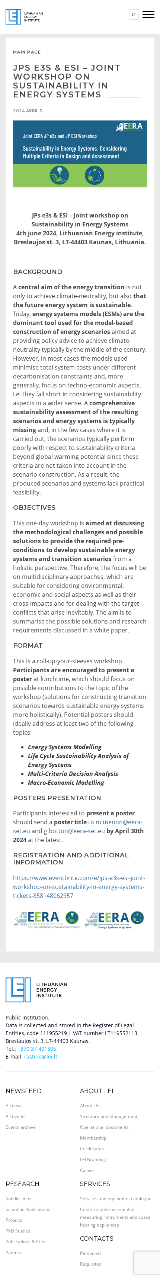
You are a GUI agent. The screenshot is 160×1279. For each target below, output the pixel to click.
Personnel (90, 1253)
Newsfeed (24, 1091)
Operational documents (104, 1127)
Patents (13, 1252)
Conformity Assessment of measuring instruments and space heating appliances (115, 1217)
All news (14, 1105)
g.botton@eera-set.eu (74, 831)
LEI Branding (93, 1159)
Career (87, 1170)
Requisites (90, 1264)
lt (134, 14)
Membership (93, 1138)
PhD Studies (18, 1231)
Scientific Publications (28, 1209)
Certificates (92, 1149)
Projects (14, 1220)
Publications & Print (26, 1241)
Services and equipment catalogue (115, 1198)
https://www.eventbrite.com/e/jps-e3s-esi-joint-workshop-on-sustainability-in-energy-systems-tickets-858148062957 (79, 887)
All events (16, 1116)
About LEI (96, 1091)
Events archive (21, 1127)
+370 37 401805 (36, 1048)
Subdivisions (18, 1198)
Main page (27, 52)
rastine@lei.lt (40, 1056)
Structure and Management (108, 1116)
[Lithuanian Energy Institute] (24, 16)
